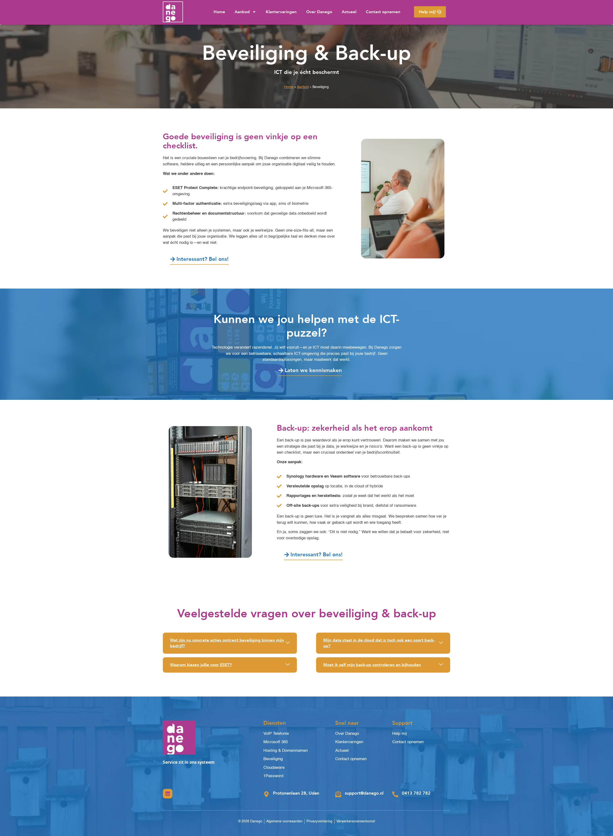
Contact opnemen (383, 12)
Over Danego (319, 12)
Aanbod (242, 12)
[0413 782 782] (395, 794)
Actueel (349, 12)
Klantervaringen (281, 12)
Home (219, 12)
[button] (230, 643)
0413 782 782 (416, 793)
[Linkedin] (167, 793)
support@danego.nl (364, 793)
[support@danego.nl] (338, 794)
